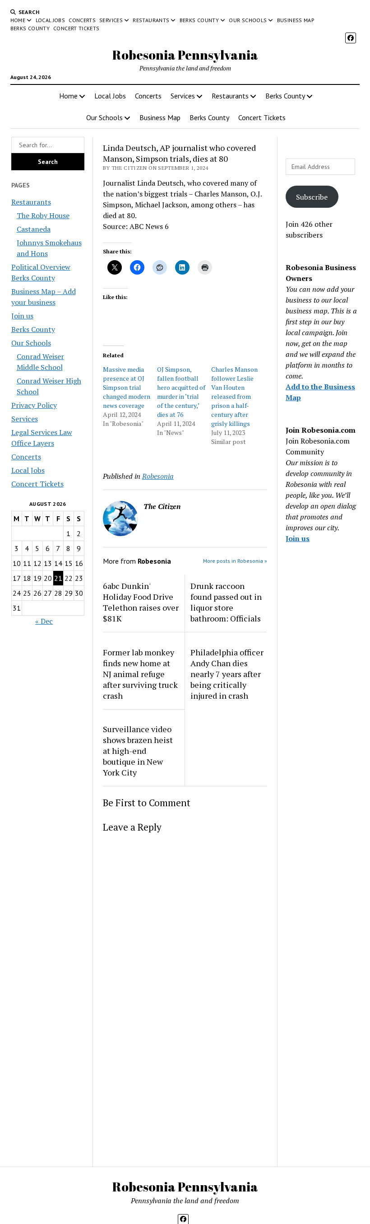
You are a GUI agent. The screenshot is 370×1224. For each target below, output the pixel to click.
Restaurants (151, 20)
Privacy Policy (34, 405)
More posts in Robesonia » (235, 560)
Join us (22, 316)
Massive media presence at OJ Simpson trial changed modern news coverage (126, 387)
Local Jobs (50, 20)
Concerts (82, 20)
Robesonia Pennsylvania (185, 54)
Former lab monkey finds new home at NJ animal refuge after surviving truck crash (140, 674)
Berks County (199, 20)
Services (111, 20)
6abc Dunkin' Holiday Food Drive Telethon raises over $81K (141, 602)
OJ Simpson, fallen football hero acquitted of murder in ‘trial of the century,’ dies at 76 (181, 392)
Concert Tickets (76, 28)
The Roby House (43, 215)
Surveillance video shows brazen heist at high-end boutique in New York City (138, 751)
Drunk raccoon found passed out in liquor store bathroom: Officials (226, 602)
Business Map (295, 20)
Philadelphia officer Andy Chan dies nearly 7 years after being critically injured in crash (227, 674)
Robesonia (158, 476)
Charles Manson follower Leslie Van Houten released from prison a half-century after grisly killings (234, 396)
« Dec (44, 621)
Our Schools (248, 20)
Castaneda (34, 229)
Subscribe (312, 197)
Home (17, 20)
